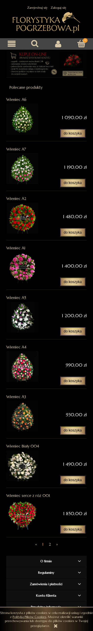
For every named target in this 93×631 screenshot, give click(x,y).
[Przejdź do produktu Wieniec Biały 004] (22, 465)
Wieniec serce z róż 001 (28, 495)
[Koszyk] (81, 43)
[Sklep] (46, 22)
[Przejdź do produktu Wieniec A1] (22, 267)
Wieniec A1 (15, 248)
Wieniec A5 (16, 297)
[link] (46, 64)
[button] (11, 44)
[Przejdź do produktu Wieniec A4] (22, 366)
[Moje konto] (58, 43)
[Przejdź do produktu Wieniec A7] (22, 168)
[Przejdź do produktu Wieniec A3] (22, 416)
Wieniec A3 (16, 396)
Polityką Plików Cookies (29, 617)
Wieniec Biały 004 (22, 446)
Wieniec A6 (16, 99)
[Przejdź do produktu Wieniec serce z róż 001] (22, 515)
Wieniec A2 (16, 198)
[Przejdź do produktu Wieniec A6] (22, 119)
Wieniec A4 (16, 347)
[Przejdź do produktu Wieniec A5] (22, 317)
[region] (46, 64)
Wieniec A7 (16, 149)
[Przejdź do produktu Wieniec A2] (22, 218)
